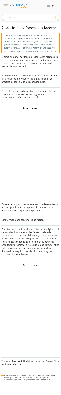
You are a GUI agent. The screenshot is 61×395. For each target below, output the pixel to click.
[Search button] (54, 17)
